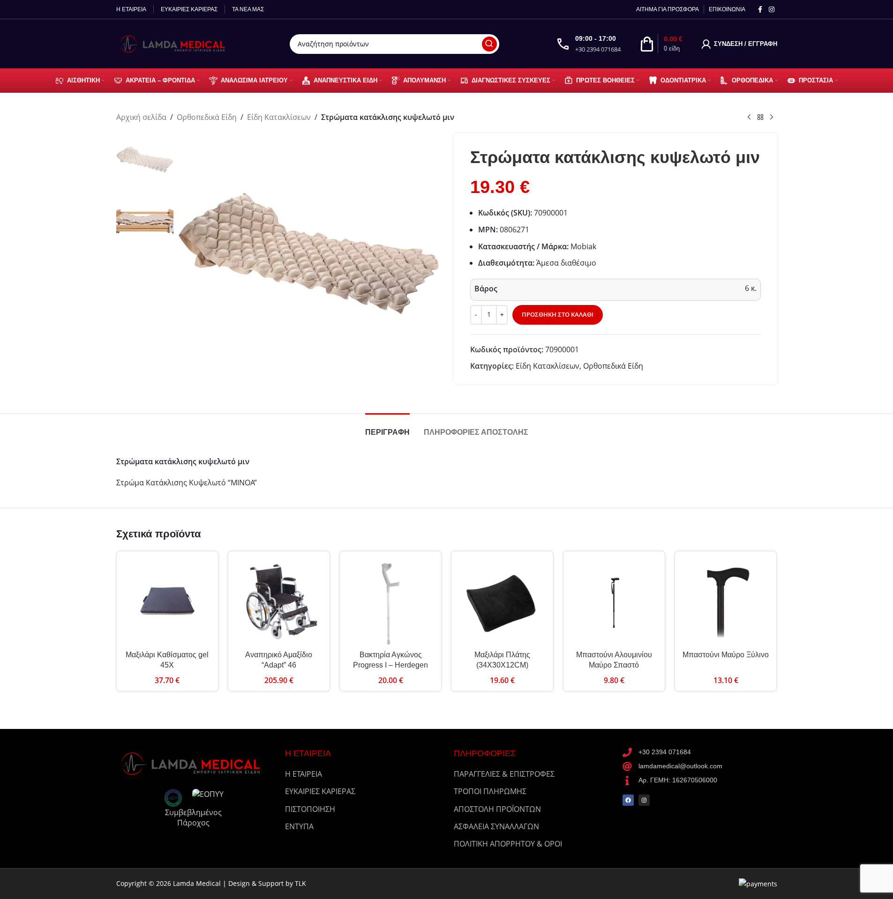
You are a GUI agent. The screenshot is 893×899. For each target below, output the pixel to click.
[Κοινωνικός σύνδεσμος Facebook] (760, 9)
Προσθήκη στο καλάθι (557, 314)
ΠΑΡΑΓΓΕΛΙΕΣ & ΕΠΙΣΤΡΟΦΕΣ (504, 774)
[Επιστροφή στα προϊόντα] (760, 117)
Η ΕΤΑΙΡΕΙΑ (303, 774)
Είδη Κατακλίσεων (279, 117)
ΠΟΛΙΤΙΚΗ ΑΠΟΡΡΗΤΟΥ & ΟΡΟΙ (508, 844)
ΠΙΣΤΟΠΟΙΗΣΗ (310, 809)
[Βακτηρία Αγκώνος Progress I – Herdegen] (390, 602)
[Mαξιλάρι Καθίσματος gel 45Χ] (167, 602)
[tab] (387, 427)
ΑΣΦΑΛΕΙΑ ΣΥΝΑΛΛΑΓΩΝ (496, 826)
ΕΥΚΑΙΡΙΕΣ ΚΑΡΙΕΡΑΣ (320, 791)
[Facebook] (628, 800)
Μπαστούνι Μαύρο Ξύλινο (726, 655)
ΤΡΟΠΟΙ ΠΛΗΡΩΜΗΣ (490, 791)
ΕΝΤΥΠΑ (299, 826)
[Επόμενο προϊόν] (771, 117)
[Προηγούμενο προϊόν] (749, 117)
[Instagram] (644, 800)
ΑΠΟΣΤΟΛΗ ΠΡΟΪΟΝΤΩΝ (497, 809)
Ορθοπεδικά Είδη (207, 117)
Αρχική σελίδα (141, 117)
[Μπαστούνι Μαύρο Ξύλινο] (725, 602)
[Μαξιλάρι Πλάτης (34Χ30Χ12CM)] (502, 602)
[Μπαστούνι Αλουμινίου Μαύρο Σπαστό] (614, 602)
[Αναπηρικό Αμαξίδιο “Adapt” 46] (279, 602)
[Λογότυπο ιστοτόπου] (174, 43)
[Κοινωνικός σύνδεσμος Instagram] (771, 9)
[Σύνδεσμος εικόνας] (193, 762)
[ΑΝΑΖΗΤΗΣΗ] (489, 44)
